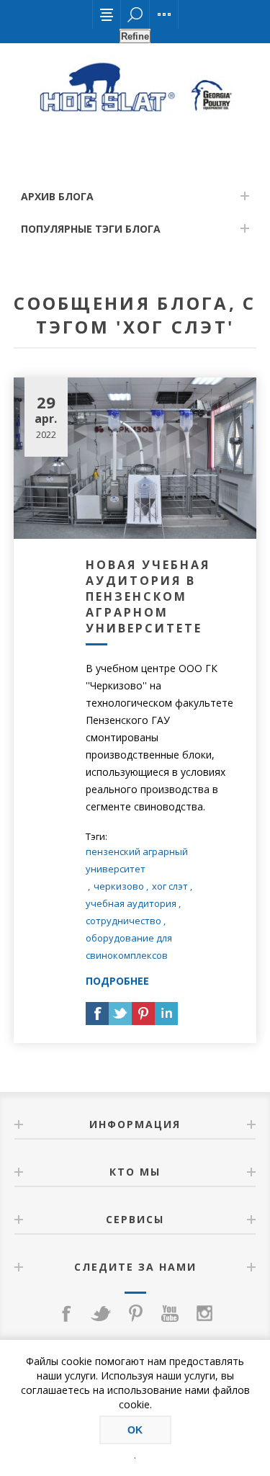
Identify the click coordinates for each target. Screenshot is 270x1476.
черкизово (119, 886)
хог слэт (170, 886)
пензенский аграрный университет (137, 860)
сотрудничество (123, 920)
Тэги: (96, 836)
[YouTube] (170, 1313)
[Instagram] (204, 1313)
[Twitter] (100, 1313)
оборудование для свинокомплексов (129, 946)
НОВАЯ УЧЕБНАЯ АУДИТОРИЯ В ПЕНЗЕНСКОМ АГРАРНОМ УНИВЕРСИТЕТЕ (148, 596)
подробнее (117, 981)
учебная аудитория (131, 903)
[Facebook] (66, 1313)
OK (135, 1430)
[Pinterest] (135, 1313)
